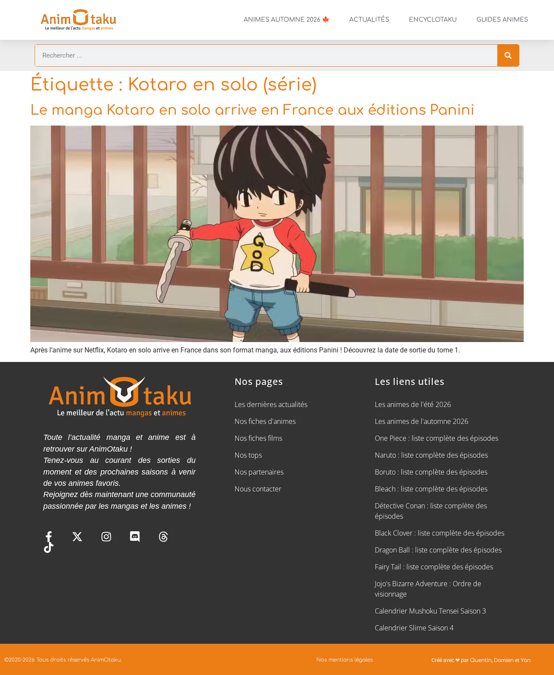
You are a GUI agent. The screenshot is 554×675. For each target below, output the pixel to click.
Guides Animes (502, 19)
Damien (504, 660)
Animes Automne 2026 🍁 (286, 19)
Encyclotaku (433, 19)
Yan (526, 660)
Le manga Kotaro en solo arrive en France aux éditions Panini (252, 110)
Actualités (369, 19)
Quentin (481, 660)
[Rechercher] (508, 55)
